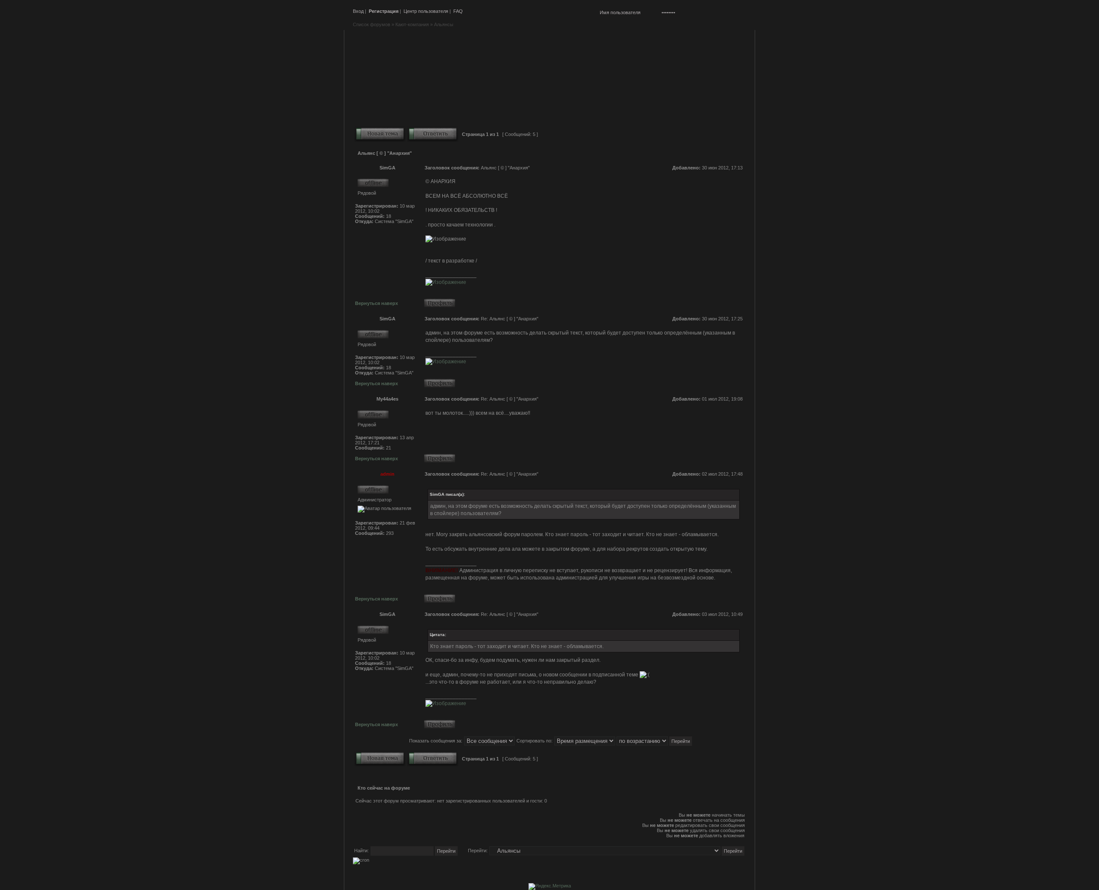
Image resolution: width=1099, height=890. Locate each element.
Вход (358, 11)
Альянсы (443, 24)
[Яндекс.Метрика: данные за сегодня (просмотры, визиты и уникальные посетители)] (549, 886)
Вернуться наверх (376, 303)
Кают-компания (412, 24)
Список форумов (371, 24)
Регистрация (383, 11)
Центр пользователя (426, 11)
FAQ (458, 11)
